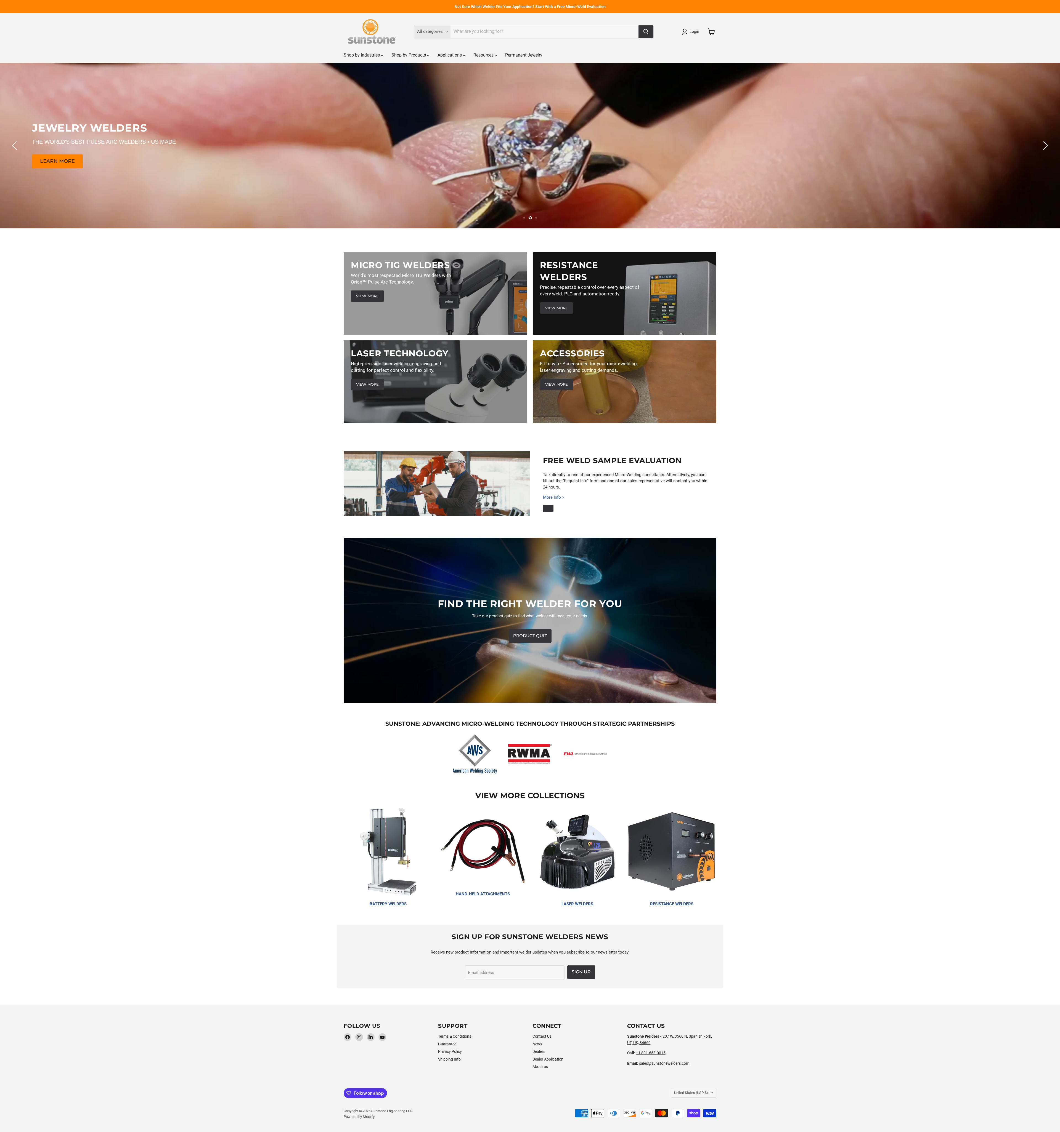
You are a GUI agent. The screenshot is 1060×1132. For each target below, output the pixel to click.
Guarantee (447, 1044)
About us (540, 1066)
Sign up (581, 972)
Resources (484, 55)
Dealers (538, 1051)
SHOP (530, 161)
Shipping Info (449, 1059)
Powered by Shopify (359, 1117)
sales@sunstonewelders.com (664, 1063)
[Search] (645, 31)
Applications (450, 55)
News (537, 1044)
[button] (691, 31)
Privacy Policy (450, 1051)
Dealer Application (547, 1059)
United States (691, 1093)
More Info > (553, 497)
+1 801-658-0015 (651, 1053)
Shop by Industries (362, 55)
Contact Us (542, 1036)
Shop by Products (409, 55)
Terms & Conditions (454, 1036)
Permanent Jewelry (523, 55)
